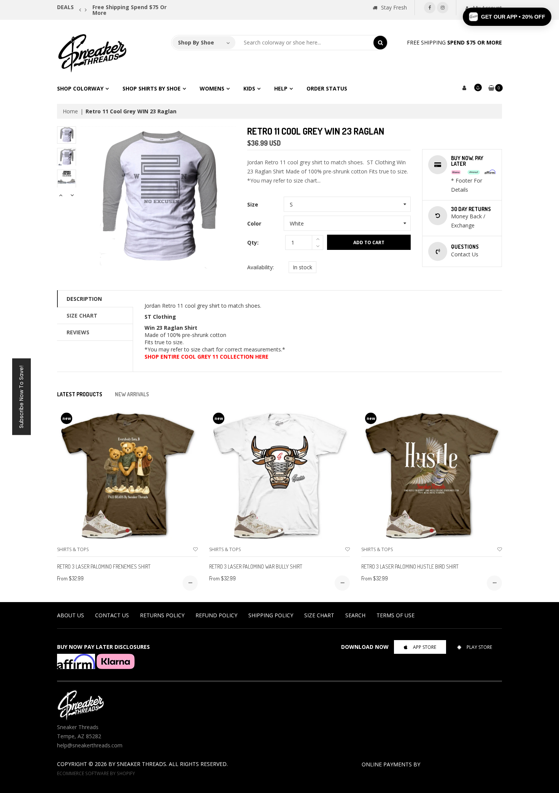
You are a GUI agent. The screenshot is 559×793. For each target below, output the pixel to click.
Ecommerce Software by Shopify (96, 773)
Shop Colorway (80, 88)
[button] (507, 17)
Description (84, 298)
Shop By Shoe (196, 42)
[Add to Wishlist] (195, 549)
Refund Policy (216, 615)
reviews (78, 332)
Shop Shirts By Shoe (151, 88)
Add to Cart (368, 242)
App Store (424, 647)
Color (254, 223)
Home (70, 111)
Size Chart (82, 315)
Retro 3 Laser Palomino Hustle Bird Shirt (410, 566)
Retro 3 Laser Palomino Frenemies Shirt (104, 566)
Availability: (260, 267)
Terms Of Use (395, 615)
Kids (249, 88)
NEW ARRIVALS (132, 394)
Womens (212, 88)
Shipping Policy (270, 615)
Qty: (253, 242)
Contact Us (112, 615)
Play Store (479, 647)
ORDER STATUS (326, 88)
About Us (70, 615)
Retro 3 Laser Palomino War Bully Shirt (255, 566)
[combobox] (304, 42)
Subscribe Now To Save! (21, 396)
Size (252, 204)
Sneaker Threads (141, 764)
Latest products (79, 394)
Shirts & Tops (73, 549)
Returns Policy (162, 615)
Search (355, 615)
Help (280, 88)
